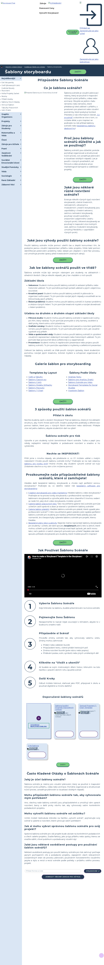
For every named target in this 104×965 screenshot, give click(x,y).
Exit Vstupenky (8, 83)
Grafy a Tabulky (35, 377)
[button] (55, 3)
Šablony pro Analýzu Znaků (80, 380)
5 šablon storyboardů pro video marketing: (47, 493)
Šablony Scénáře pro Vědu (80, 382)
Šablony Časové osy (37, 380)
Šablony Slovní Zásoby (11, 102)
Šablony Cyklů (34, 382)
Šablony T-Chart (35, 391)
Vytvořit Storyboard (48, 13)
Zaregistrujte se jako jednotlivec (89, 60)
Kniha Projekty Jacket (10, 93)
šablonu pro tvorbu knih (36, 464)
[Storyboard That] (8, 3)
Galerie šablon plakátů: (38, 509)
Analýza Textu (74, 377)
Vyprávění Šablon (76, 391)
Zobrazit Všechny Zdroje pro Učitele (63, 877)
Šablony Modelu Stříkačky (40, 385)
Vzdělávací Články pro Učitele (34, 67)
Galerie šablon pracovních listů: (42, 504)
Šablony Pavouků (36, 388)
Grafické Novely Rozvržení (8, 89)
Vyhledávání (91, 871)
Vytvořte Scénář (72, 32)
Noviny (4, 96)
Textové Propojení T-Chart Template (88, 707)
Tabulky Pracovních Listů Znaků (10, 109)
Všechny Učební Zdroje (13, 67)
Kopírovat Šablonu (64, 711)
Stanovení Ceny (46, 8)
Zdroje (43, 3)
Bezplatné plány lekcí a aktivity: (42, 523)
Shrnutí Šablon (8, 105)
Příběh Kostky (7, 99)
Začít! (78, 72)
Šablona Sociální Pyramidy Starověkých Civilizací (64, 708)
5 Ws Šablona (33, 746)
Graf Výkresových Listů (11, 85)
